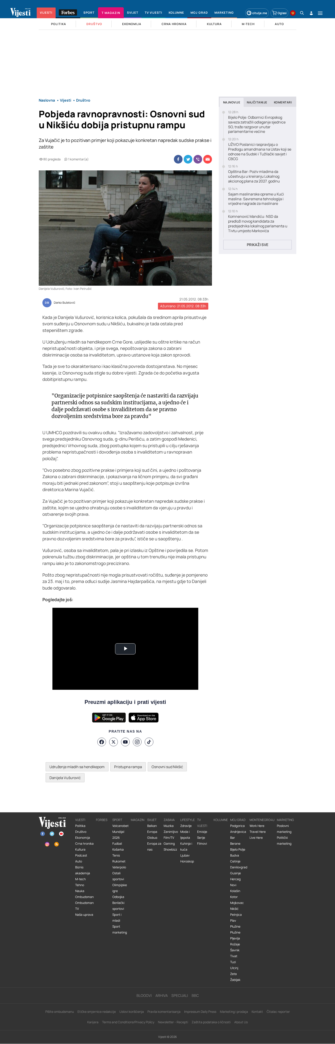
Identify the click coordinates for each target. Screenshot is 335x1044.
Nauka (79, 891)
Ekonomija (82, 838)
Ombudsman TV (84, 906)
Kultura (80, 849)
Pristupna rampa (128, 766)
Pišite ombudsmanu (59, 1011)
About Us (241, 1022)
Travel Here (258, 832)
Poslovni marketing (284, 829)
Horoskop (187, 861)
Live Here (256, 838)
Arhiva (161, 995)
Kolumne (221, 820)
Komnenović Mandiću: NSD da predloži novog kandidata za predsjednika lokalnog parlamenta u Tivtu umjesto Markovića (257, 223)
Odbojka (118, 897)
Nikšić (234, 909)
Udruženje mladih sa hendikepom (77, 766)
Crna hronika (84, 843)
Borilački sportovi (118, 906)
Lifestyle (187, 820)
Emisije (202, 832)
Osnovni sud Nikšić (167, 766)
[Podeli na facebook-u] (178, 159)
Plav (233, 920)
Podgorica (237, 826)
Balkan (152, 826)
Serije (201, 838)
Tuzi (233, 962)
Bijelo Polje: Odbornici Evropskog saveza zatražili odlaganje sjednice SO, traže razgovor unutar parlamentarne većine (257, 124)
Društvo (80, 832)
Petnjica (236, 915)
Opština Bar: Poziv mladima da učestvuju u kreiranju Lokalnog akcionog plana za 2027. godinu (254, 176)
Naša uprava (84, 915)
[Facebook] (101, 742)
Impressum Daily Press (200, 1011)
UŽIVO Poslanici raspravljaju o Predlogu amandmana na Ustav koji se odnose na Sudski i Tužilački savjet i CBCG (259, 151)
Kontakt (257, 1011)
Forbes (101, 820)
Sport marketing (119, 929)
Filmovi (202, 843)
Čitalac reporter (278, 1011)
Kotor (234, 897)
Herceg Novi (235, 882)
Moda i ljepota (185, 835)
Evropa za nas (154, 846)
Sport (117, 820)
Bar (232, 838)
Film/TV (169, 838)
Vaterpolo (119, 867)
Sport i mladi (116, 918)
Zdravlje (186, 826)
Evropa (152, 832)
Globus (152, 838)
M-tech (80, 879)
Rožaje (235, 944)
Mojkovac (237, 903)
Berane (235, 843)
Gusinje (235, 873)
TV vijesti (202, 823)
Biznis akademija (82, 870)
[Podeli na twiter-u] (188, 159)
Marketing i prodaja (234, 1011)
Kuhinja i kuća (186, 846)
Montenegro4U (262, 820)
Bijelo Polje (237, 849)
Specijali (179, 995)
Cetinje (235, 861)
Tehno (79, 885)
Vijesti (80, 820)
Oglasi (282, 13)
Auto (78, 861)
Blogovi (144, 995)
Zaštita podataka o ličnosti (211, 1022)
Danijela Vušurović (65, 777)
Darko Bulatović (64, 303)
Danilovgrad (238, 867)
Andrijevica (238, 832)
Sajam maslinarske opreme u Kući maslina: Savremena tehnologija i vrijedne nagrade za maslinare (256, 199)
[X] (113, 742)
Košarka (118, 849)
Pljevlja (235, 938)
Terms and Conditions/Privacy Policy (128, 1022)
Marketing (285, 820)
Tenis (116, 855)
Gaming (169, 843)
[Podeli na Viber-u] (197, 159)
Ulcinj (234, 968)
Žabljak (235, 980)
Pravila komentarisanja (163, 1011)
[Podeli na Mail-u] (207, 159)
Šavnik (235, 950)
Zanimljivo (171, 832)
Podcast (81, 855)
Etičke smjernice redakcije (96, 1011)
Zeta (233, 974)
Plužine (235, 926)
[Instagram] (137, 742)
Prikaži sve (257, 244)
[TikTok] (149, 742)
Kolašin (235, 891)
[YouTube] (125, 742)
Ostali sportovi (118, 876)
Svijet (152, 820)
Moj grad (237, 820)
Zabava (169, 820)
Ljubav (185, 855)
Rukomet (118, 861)
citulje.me (259, 13)
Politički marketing (284, 841)
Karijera (92, 1022)
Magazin (137, 820)
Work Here (257, 826)
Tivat (233, 956)
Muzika (169, 826)
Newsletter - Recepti (173, 1022)
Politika (80, 826)
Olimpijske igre (119, 888)
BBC (195, 995)
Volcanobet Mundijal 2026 (120, 832)
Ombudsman (84, 897)
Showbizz (170, 849)
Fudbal (117, 843)
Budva (234, 855)
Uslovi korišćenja (131, 1011)
